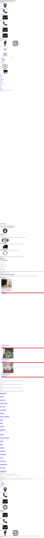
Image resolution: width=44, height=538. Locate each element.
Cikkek (2, 61)
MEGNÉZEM (3, 362)
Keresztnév (17, 475)
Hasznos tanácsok (3, 483)
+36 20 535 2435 (2, 14)
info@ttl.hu (1, 38)
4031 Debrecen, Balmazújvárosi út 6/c (4, 8)
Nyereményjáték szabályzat (3, 536)
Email (0, 476)
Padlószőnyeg (3, 90)
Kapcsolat (1, 272)
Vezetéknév (8, 475)
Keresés (1, 40)
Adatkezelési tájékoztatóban (15, 478)
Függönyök (4, 59)
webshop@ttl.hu (2, 32)
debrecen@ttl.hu (2, 20)
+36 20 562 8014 (2, 26)
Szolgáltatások (3, 58)
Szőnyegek (4, 60)
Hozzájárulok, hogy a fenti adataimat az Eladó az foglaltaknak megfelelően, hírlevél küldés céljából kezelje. (16, 478)
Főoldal (1, 90)
